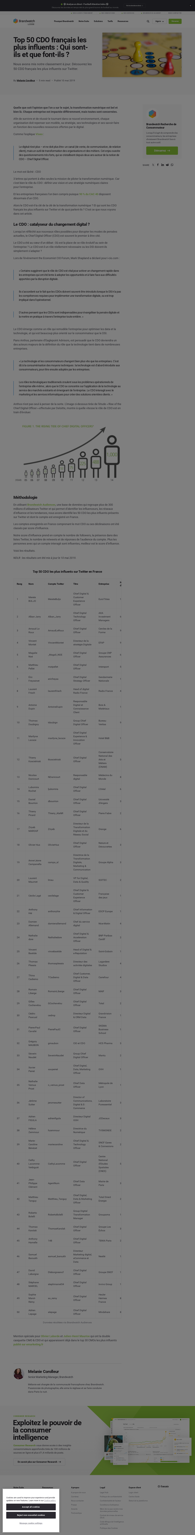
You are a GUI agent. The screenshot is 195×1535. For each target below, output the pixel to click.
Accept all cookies (31, 1507)
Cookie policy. (50, 1500)
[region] (31, 1511)
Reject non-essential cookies (31, 1515)
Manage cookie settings (31, 1523)
